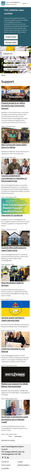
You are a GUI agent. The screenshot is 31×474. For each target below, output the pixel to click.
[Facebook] (2, 457)
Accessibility (5, 468)
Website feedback (23, 465)
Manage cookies (11, 42)
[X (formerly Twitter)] (5, 457)
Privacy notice (5, 465)
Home (3, 75)
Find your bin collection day (16, 61)
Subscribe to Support (8, 440)
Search (4, 50)
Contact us (5, 462)
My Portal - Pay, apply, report (16, 65)
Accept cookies (11, 37)
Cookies (20, 462)
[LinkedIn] (8, 457)
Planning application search (16, 69)
